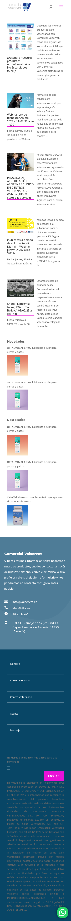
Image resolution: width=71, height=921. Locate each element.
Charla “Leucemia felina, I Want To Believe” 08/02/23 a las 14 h (19, 309)
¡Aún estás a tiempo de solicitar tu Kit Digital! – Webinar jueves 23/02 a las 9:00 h (20, 246)
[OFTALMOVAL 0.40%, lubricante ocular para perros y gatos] (17, 445)
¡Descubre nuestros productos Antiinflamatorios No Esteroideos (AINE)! (19, 64)
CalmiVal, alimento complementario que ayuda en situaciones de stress (35, 499)
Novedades (15, 341)
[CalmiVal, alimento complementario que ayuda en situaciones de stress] (17, 515)
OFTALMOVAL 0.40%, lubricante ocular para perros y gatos (32, 429)
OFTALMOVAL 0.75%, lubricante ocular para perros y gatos (32, 464)
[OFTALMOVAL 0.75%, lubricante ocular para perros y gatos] (17, 480)
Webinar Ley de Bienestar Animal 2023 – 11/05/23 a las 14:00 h (20, 120)
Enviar (54, 776)
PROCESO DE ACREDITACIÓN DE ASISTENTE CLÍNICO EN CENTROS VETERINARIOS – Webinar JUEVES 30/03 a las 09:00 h (20, 188)
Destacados (16, 420)
